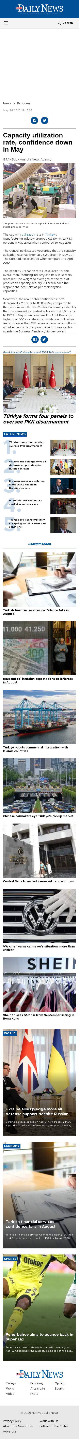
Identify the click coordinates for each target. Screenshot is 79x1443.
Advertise (10, 1431)
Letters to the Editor (54, 1426)
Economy (24, 103)
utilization (28, 234)
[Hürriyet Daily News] (39, 8)
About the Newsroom (18, 1426)
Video (10, 1394)
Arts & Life (37, 1388)
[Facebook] (34, 120)
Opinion (60, 1383)
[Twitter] (44, 120)
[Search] (59, 23)
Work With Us (49, 1421)
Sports (59, 1388)
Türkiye (11, 1383)
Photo (34, 1394)
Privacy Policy (12, 1421)
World (10, 1388)
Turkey (50, 234)
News (7, 103)
